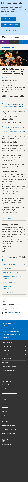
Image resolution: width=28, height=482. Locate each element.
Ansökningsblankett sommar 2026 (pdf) (14, 106)
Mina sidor (4, 411)
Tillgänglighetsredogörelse (8, 425)
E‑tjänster (5, 41)
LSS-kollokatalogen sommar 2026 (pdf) (14, 104)
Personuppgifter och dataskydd (10, 429)
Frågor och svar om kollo (8, 328)
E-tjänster (4, 388)
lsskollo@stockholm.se (14, 312)
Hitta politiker (5, 407)
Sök (15, 41)
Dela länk (6, 77)
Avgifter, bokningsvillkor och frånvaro (11, 334)
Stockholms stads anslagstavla (9, 393)
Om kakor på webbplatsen (7, 14)
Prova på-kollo (5, 337)
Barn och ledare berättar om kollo (10, 331)
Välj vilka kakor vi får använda (11, 30)
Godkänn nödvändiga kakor (11, 24)
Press (3, 415)
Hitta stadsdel (5, 384)
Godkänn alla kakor (8, 18)
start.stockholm (5, 444)
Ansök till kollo (5, 325)
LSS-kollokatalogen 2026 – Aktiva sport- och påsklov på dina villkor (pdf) (14, 128)
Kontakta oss (5, 403)
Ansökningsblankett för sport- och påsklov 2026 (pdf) (14, 132)
